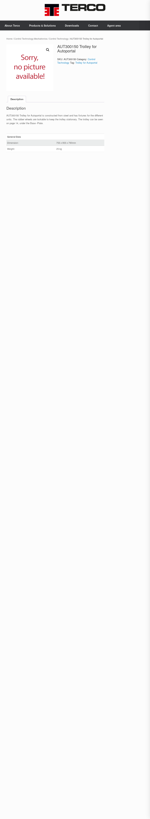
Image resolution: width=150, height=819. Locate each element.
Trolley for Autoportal (86, 62)
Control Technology (58, 38)
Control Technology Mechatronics (30, 38)
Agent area (114, 25)
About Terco (12, 25)
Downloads (72, 25)
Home (9, 38)
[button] (144, 25)
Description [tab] (16, 99)
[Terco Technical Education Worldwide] (75, 10)
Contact (93, 25)
